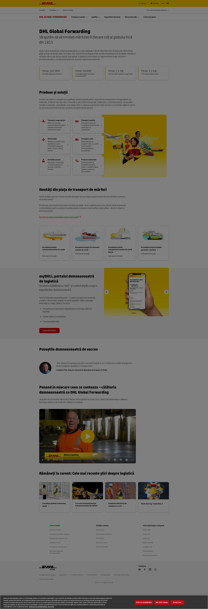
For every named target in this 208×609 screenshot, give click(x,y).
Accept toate (177, 602)
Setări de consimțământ (144, 602)
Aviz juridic (51, 607)
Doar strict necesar (162, 602)
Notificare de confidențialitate (38, 607)
